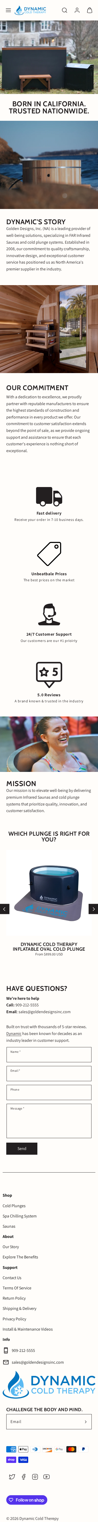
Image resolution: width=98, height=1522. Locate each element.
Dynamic (13, 1033)
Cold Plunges (14, 1206)
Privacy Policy (14, 1319)
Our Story (11, 1246)
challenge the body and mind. (44, 1410)
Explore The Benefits (20, 1257)
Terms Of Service (17, 1288)
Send (22, 1148)
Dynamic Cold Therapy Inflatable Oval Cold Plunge (49, 947)
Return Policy (14, 1298)
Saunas (9, 1226)
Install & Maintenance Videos (28, 1329)
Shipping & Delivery (19, 1308)
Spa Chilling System (20, 1216)
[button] (8, 10)
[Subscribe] (85, 1421)
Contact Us (12, 1277)
